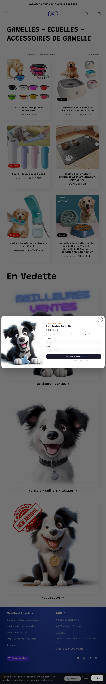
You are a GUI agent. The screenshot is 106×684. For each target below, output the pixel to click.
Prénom (48, 338)
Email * (48, 346)
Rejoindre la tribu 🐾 (74, 356)
